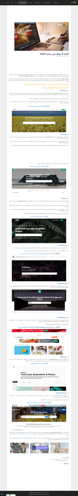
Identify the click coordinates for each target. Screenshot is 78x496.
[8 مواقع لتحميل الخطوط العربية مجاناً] (59, 448)
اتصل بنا (44, 492)
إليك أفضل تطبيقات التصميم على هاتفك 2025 (22, 453)
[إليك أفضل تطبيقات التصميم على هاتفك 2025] (19, 448)
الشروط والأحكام (32, 492)
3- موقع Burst (65, 198)
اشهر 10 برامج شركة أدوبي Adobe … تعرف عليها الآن (37, 402)
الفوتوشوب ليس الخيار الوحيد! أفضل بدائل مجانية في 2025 (39, 453)
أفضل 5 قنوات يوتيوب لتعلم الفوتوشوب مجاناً (37, 106)
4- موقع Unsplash (64, 245)
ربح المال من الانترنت (46, 2)
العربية (8, 495)
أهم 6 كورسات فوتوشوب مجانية (57, 438)
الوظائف (7, 2)
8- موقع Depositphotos (62, 393)
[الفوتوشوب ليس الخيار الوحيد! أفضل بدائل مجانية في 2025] (39, 448)
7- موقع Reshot (64, 356)
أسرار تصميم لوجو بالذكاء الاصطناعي (37, 363)
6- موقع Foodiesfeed (63, 317)
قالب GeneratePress (33, 494)
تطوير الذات (30, 2)
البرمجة (16, 2)
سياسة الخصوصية (39, 492)
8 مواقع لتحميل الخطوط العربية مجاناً (30, 433)
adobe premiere (36, 327)
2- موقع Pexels (65, 134)
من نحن (47, 492)
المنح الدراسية (55, 2)
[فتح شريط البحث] (3, 2)
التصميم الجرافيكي (23, 2)
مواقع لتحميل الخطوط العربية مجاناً (37, 216)
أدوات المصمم (65, 458)
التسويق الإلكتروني (37, 2)
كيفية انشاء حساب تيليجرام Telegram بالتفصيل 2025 (59, 459)
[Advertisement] (39, 14)
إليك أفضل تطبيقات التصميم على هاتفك (36, 166)
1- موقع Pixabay (64, 90)
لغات (12, 2)
